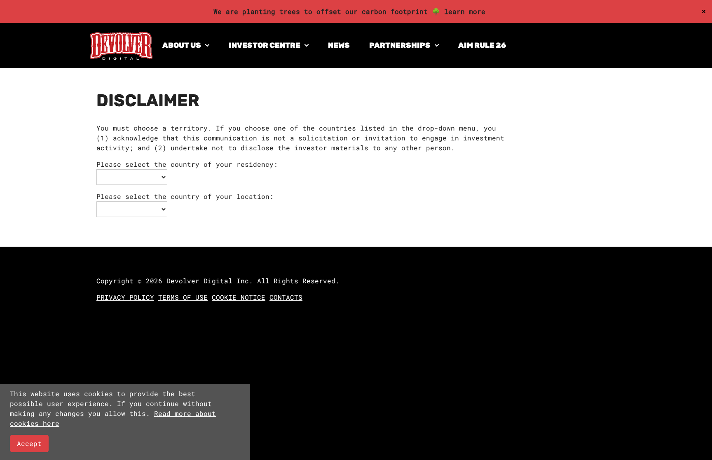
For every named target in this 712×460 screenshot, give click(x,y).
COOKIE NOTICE (238, 297)
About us (181, 45)
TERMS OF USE (183, 297)
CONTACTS (285, 297)
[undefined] (121, 57)
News (339, 45)
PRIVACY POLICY (125, 297)
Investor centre (264, 45)
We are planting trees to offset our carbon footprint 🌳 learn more (349, 11)
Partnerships (400, 45)
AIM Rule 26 (482, 45)
